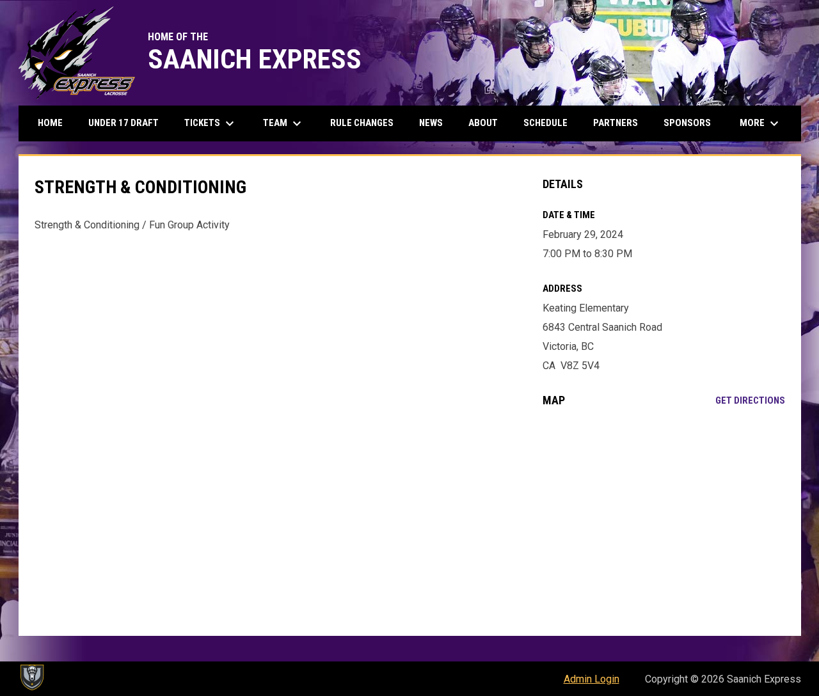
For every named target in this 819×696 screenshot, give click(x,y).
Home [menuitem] (50, 123)
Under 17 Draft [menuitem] (123, 123)
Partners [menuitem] (615, 123)
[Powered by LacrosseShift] (31, 677)
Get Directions (750, 400)
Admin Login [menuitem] (591, 679)
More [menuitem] (761, 123)
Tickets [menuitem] (210, 123)
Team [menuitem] (284, 123)
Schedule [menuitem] (545, 123)
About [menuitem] (483, 123)
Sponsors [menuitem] (687, 123)
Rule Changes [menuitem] (362, 123)
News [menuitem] (431, 123)
